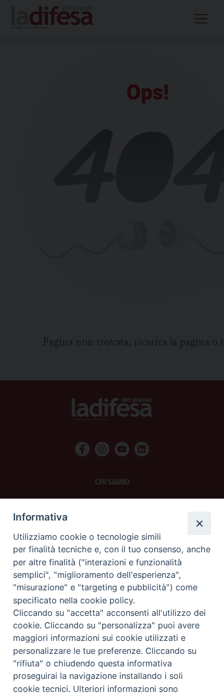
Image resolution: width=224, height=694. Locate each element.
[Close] (199, 523)
